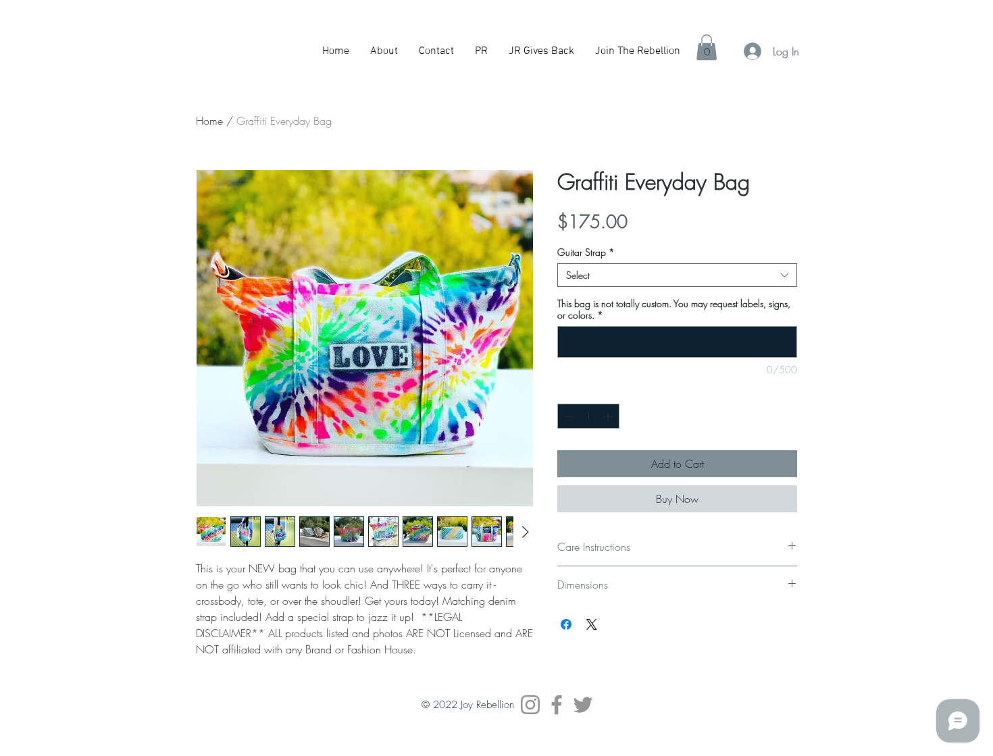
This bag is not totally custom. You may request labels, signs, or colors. (673, 309)
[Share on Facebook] (566, 624)
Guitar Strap (586, 252)
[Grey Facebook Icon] (556, 705)
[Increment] (609, 416)
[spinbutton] (588, 416)
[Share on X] (592, 624)
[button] (706, 47)
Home (209, 120)
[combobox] (677, 275)
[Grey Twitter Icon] (583, 705)
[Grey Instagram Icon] (530, 705)
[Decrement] (567, 416)
